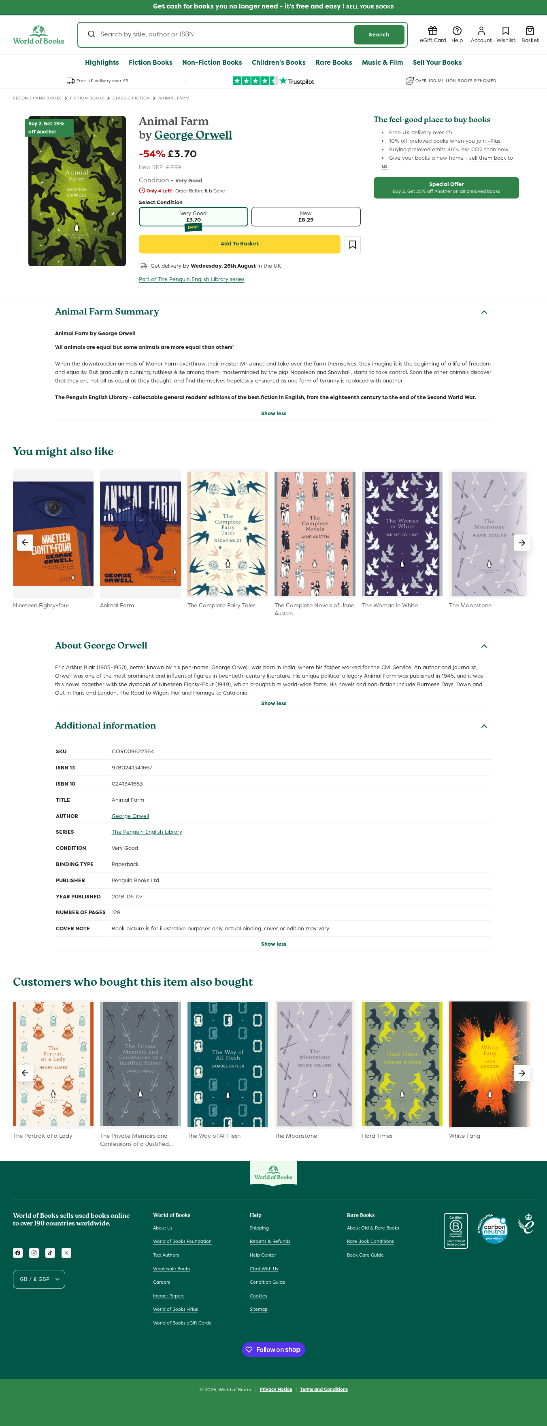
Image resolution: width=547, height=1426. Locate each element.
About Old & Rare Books (373, 1227)
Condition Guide (267, 1282)
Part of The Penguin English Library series (192, 279)
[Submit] (90, 35)
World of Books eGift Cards (182, 1322)
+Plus (493, 141)
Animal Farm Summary (107, 313)
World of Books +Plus (175, 1309)
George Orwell (193, 136)
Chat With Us (264, 1268)
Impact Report (168, 1295)
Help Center (263, 1255)
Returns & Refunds (270, 1241)
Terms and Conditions (324, 1389)
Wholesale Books (171, 1268)
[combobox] (242, 35)
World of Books (235, 1389)
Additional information (105, 727)
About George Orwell (101, 647)
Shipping (259, 1227)
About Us (162, 1227)
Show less (273, 413)
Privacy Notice (276, 1389)
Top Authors (166, 1255)
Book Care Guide (365, 1255)
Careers (161, 1282)
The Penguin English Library (147, 832)
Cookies (258, 1295)
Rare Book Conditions (370, 1241)
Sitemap (259, 1309)
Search (379, 35)
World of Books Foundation (182, 1241)
